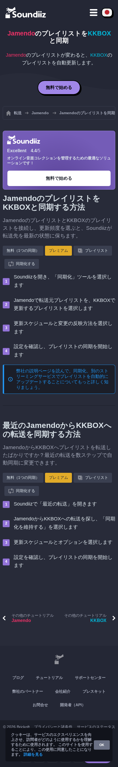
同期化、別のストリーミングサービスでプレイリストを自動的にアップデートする (62, 376)
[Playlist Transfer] (26, 12)
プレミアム (58, 250)
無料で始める (59, 87)
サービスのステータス (96, 727)
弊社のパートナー (27, 691)
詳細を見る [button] (33, 754)
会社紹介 (63, 691)
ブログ (18, 677)
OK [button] (101, 745)
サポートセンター (90, 677)
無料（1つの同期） (23, 250)
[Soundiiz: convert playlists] (59, 659)
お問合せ (40, 705)
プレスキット (94, 691)
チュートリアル (49, 677)
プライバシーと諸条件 (53, 727)
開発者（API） (73, 705)
